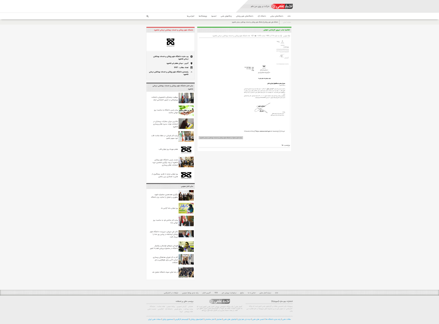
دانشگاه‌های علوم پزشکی (244, 16)
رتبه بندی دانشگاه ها (273, 319)
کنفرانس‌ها (190, 16)
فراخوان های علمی (229, 319)
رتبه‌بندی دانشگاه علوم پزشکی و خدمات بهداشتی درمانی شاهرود (168, 73)
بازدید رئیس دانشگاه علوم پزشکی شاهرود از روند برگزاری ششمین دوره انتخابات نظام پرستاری (165, 162)
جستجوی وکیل (167, 319)
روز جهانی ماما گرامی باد (169, 208)
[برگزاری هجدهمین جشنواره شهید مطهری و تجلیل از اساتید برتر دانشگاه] (186, 200)
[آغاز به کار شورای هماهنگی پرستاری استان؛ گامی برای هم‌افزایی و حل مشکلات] (186, 264)
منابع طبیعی (178, 309)
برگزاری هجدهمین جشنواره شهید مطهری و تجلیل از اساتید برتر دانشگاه (164, 196)
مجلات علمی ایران (154, 319)
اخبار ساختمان (209, 319)
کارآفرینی (160, 309)
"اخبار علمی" (238, 306)
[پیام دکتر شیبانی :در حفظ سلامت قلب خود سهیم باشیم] (186, 141)
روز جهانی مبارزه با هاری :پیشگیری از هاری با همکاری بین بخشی (165, 175)
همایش (190, 306)
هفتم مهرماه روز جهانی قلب (168, 149)
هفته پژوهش (188, 311)
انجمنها (213, 16)
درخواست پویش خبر (229, 292)
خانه (289, 16)
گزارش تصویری (181, 306)
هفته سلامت (160, 306)
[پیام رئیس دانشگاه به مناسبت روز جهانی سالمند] (186, 115)
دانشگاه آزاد (262, 16)
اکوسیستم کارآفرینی (181, 319)
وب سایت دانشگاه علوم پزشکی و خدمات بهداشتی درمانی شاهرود (170, 57)
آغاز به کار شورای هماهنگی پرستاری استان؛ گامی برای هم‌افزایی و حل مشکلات (165, 260)
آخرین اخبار (206, 292)
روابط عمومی (170, 306)
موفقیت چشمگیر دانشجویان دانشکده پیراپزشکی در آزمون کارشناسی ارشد (165, 98)
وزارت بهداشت (188, 309)
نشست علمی (151, 309)
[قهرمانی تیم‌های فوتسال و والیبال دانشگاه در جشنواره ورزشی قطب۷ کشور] (186, 251)
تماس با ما (252, 292)
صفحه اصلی (287, 22)
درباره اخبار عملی (265, 292)
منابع (242, 292)
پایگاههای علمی (226, 16)
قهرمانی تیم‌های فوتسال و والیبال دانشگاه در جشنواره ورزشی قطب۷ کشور (164, 247)
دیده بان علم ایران (244, 319)
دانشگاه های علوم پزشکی (271, 22)
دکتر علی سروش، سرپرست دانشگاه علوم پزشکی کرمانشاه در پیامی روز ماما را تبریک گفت (164, 234)
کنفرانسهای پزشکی (196, 319)
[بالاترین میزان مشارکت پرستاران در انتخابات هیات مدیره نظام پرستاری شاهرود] (186, 128)
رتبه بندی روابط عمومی (190, 292)
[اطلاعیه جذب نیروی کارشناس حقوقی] (282, 53)
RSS (216, 292)
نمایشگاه (152, 306)
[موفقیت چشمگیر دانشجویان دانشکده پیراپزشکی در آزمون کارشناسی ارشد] (186, 102)
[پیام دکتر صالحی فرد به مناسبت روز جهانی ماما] (186, 225)
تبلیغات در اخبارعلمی (171, 292)
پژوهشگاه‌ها (203, 16)
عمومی (285, 36)
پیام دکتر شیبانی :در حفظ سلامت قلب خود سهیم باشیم (164, 137)
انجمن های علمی (258, 319)
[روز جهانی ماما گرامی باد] (186, 213)
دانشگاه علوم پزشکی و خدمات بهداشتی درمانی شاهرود (247, 22)
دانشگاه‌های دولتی (276, 16)
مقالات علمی (286, 319)
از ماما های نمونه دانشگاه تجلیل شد (165, 272)
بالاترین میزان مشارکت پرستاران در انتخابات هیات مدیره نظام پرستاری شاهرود (165, 124)
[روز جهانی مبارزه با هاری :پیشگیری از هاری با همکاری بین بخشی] (186, 179)
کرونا (181, 311)
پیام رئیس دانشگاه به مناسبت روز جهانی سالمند (166, 111)
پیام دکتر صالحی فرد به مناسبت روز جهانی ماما (165, 221)
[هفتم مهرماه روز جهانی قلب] (186, 154)
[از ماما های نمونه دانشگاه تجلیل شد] (186, 277)
